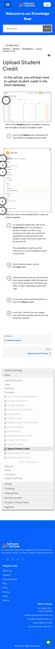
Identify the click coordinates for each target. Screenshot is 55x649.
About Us (7, 570)
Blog (5, 583)
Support (7, 575)
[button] (8, 4)
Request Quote (10, 579)
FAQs (5, 596)
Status (6, 600)
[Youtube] (18, 559)
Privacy (6, 592)
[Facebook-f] (2, 559)
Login (47, 4)
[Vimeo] (12, 559)
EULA (5, 587)
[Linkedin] (23, 559)
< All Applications (12, 45)
